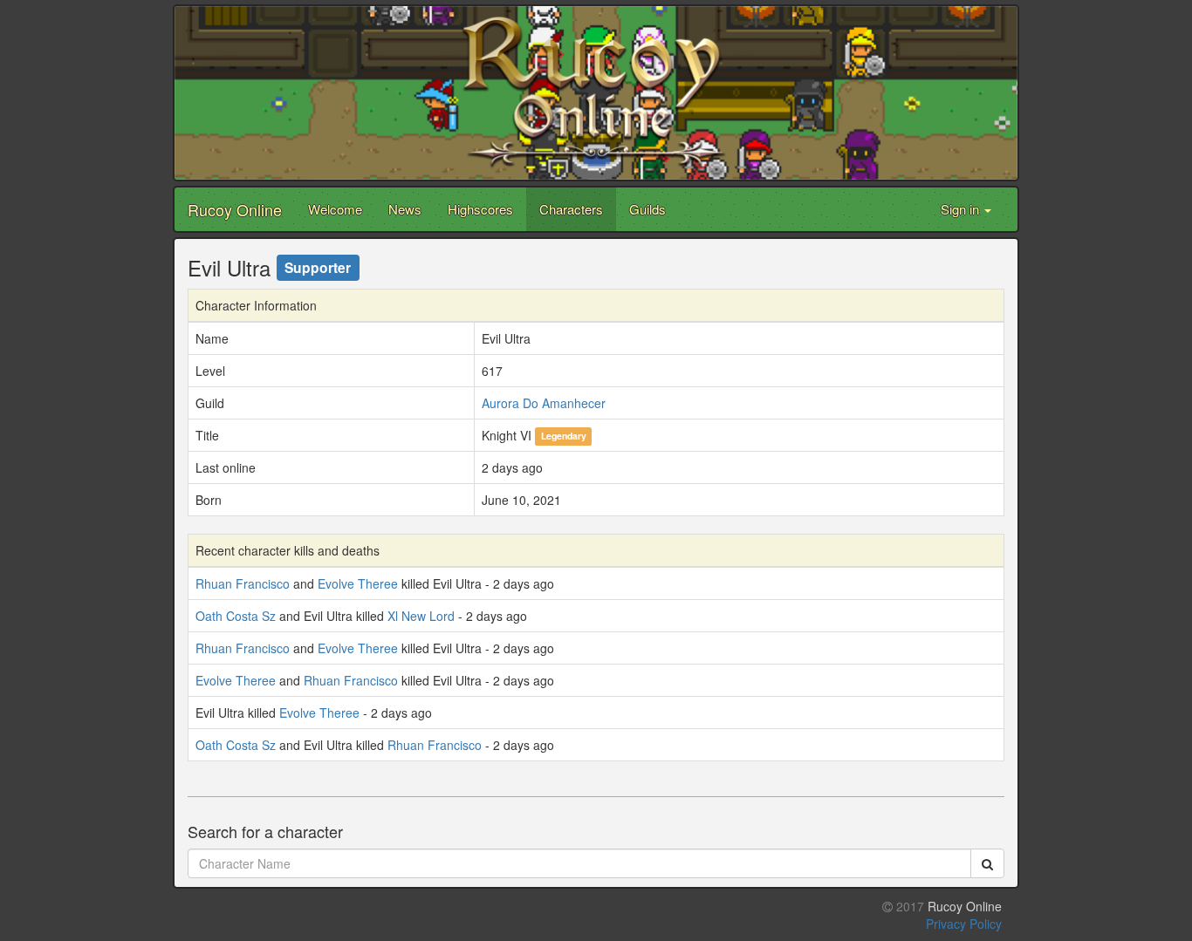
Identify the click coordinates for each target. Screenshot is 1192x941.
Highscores (480, 209)
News (404, 209)
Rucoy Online (235, 209)
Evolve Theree (358, 583)
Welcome (335, 209)
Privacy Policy (964, 923)
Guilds (647, 209)
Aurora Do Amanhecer (544, 403)
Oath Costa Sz (235, 615)
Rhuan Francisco (242, 583)
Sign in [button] (962, 209)
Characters (571, 209)
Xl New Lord (421, 615)
